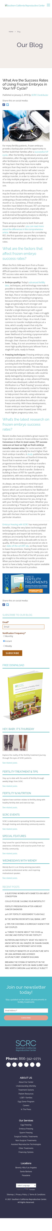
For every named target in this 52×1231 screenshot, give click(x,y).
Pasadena (26, 1175)
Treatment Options (26, 1090)
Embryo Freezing (26, 1129)
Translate (32, 1189)
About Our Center (26, 1082)
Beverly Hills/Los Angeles (26, 1168)
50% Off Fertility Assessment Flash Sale (25, 914)
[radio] (23, 636)
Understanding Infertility (26, 1086)
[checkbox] (23, 641)
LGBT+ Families (26, 1098)
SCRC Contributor (39, 95)
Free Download (13, 665)
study (30, 454)
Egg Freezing (26, 1125)
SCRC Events (11, 814)
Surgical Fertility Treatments (26, 1137)
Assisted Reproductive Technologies (26, 1144)
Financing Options (26, 1152)
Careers (26, 1105)
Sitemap (10, 1195)
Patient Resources (26, 1094)
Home (11, 32)
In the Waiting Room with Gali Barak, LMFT (25, 919)
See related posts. (10, 763)
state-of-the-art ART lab (17, 546)
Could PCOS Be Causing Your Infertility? (25, 901)
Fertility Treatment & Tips (20, 771)
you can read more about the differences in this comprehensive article (23, 229)
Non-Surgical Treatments (26, 1140)
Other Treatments (26, 1148)
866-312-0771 (30, 1059)
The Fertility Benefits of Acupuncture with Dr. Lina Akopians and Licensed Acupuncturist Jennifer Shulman (27, 954)
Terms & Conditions (37, 1195)
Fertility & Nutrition (17, 793)
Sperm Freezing (26, 1133)
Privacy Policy (21, 1195)
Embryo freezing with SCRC (15, 524)
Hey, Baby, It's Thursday (18, 729)
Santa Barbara (26, 1172)
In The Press (26, 1109)
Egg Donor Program (26, 1102)
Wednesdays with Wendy (20, 860)
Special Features (14, 836)
